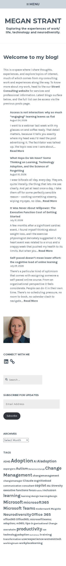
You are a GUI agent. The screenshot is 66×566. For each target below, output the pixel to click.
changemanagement (46, 475)
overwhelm (9, 529)
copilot (40, 485)
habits (39, 490)
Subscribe (12, 416)
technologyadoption (16, 534)
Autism (22, 468)
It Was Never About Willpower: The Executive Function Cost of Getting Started (33, 212)
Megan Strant (33, 21)
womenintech (52, 539)
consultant (28, 485)
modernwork (43, 509)
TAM (44, 530)
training (46, 534)
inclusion (49, 490)
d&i (49, 485)
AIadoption (46, 461)
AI (35, 461)
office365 (9, 519)
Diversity (57, 485)
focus (32, 490)
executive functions (15, 490)
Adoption (22, 461)
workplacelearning (31, 543)
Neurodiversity (17, 514)
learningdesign (48, 496)
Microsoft (13, 502)
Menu (34, 4)
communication (12, 485)
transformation (12, 539)
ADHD (6, 461)
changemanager (13, 481)
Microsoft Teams (19, 508)
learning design (30, 496)
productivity (29, 528)
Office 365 (41, 514)
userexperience (32, 539)
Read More (17, 151)
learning (11, 495)
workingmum (11, 543)
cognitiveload (42, 480)
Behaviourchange (37, 469)
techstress (34, 535)
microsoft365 (36, 502)
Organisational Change (44, 523)
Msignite (56, 509)
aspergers (9, 469)
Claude (28, 480)
